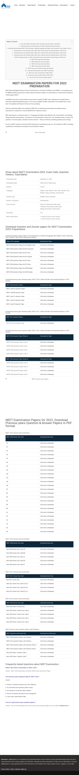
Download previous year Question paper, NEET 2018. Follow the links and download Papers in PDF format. (40, 50)
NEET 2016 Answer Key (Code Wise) (41, 66)
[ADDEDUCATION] (5, 5)
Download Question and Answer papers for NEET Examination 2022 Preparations (40, 46)
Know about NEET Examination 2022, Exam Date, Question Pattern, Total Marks (40, 43)
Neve (2, 773)
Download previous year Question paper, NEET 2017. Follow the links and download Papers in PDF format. (40, 52)
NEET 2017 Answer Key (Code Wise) (41, 64)
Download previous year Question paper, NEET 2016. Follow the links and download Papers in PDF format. (40, 55)
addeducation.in (64, 705)
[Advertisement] (39, 22)
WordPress (15, 773)
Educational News (53, 5)
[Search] (76, 5)
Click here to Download (47, 245)
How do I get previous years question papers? (40, 77)
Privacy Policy (5, 769)
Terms (12, 769)
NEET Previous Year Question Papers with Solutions (40, 68)
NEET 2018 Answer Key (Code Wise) (40, 61)
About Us (23, 769)
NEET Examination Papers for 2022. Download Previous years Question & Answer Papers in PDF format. (40, 57)
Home (16, 5)
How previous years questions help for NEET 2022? (40, 75)
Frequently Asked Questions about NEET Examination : (40, 70)
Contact (72, 5)
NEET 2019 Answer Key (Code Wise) (40, 59)
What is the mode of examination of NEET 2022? (41, 72)
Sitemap (17, 769)
